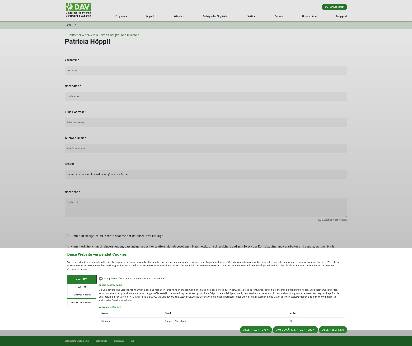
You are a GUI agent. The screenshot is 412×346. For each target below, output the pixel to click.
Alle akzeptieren (256, 329)
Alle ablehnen (333, 329)
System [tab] (82, 286)
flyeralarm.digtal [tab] (82, 302)
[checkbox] (222, 278)
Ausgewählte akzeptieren (295, 329)
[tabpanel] (222, 300)
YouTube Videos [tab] (81, 294)
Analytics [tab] (81, 279)
